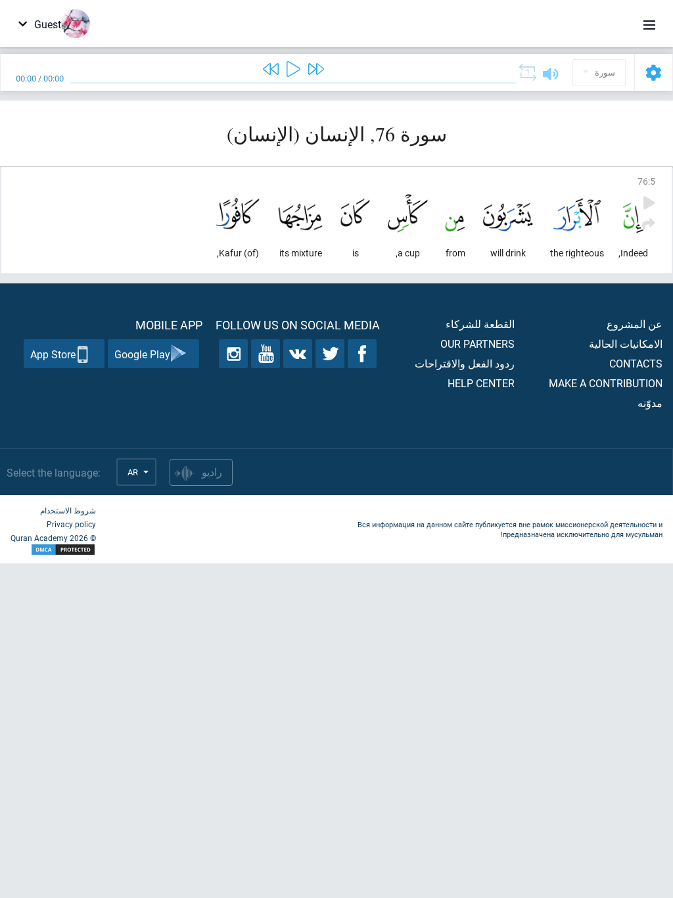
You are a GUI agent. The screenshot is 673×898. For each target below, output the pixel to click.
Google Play (142, 354)
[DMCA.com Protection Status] (53, 550)
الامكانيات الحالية (625, 343)
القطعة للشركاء (480, 324)
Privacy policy (71, 524)
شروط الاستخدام (68, 510)
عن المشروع (634, 324)
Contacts (635, 363)
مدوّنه (650, 403)
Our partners (477, 343)
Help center (481, 383)
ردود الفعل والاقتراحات (465, 363)
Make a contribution (605, 383)
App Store (53, 354)
